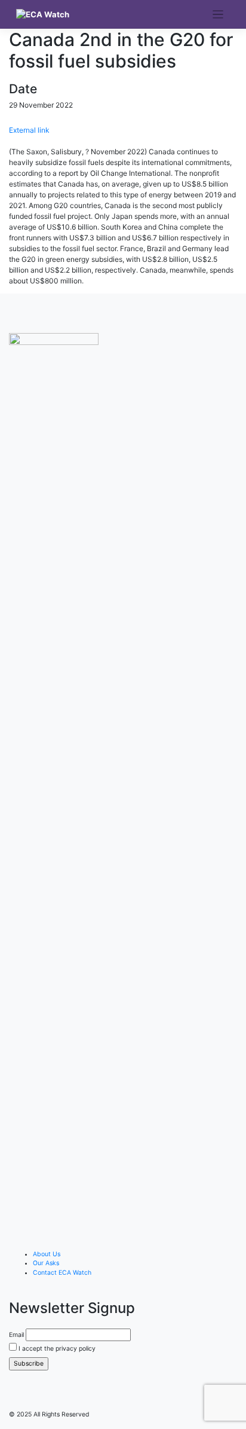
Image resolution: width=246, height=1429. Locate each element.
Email (16, 1335)
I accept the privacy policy (56, 1348)
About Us (46, 1254)
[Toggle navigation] (218, 14)
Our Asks (46, 1263)
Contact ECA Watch (62, 1273)
